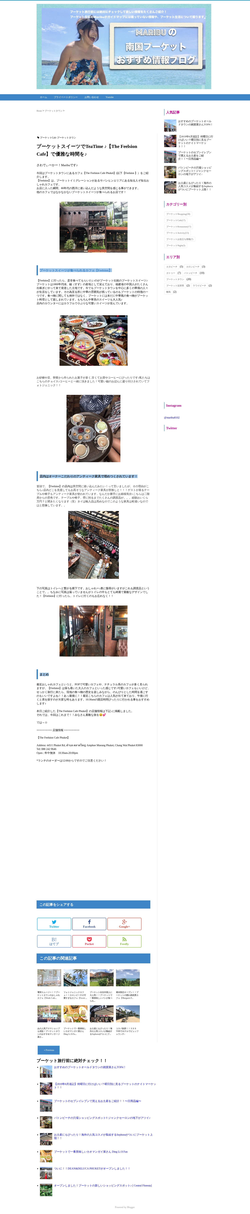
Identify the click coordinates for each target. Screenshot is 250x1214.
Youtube (110, 97)
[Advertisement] (97, 124)
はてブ (54, 941)
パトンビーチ (190, 273)
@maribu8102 (172, 417)
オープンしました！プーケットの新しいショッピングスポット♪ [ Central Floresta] (103, 1185)
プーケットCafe (175, 220)
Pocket (89, 944)
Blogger (131, 1207)
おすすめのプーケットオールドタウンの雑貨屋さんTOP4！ (90, 1067)
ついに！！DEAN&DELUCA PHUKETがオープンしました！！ (92, 1168)
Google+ (124, 926)
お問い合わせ (92, 97)
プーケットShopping (178, 214)
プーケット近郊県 (175, 285)
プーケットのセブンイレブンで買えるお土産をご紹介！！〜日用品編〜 (97, 1101)
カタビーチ (171, 266)
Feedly (124, 944)
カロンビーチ (192, 266)
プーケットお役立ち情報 (179, 239)
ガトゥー (170, 273)
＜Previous (48, 1050)
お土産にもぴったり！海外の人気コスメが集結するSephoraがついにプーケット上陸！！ (195, 186)
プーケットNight (175, 245)
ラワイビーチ (199, 285)
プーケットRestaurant (178, 226)
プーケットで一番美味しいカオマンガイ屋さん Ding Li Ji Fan (91, 1151)
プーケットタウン (175, 279)
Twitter (54, 926)
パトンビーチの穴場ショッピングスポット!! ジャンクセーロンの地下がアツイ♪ (102, 1117)
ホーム (43, 97)
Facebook (89, 926)
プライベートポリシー (66, 97)
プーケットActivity (177, 233)
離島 (168, 292)
